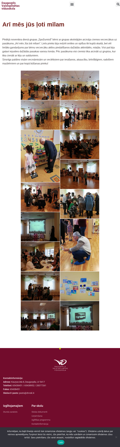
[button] (72, 4)
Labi (61, 442)
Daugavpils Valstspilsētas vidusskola (11, 5)
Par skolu (37, 405)
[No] (116, 437)
